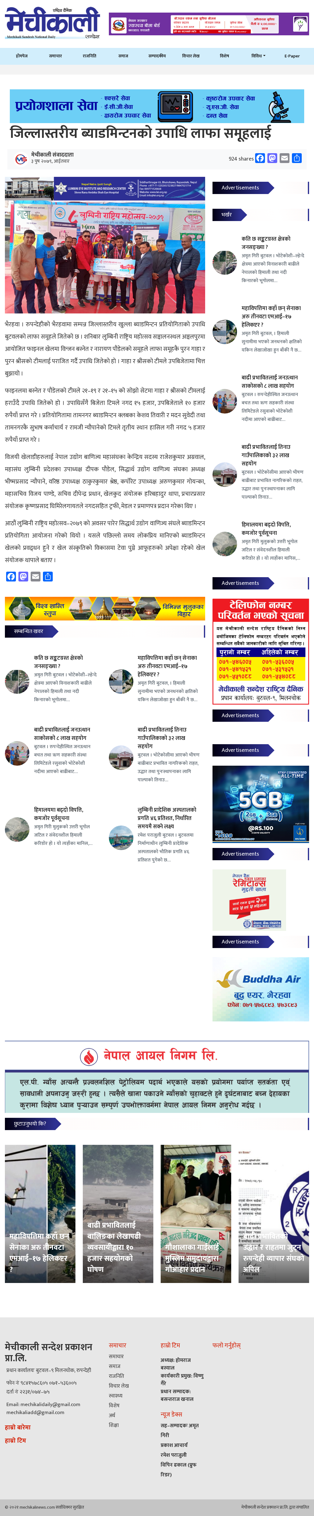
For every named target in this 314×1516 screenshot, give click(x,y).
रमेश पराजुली (174, 1455)
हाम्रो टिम (15, 1441)
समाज (123, 56)
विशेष (224, 56)
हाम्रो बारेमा (18, 1427)
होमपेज (22, 56)
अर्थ (112, 1415)
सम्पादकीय (157, 56)
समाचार (55, 56)
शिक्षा (114, 1425)
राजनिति (89, 56)
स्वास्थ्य (115, 1396)
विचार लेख (191, 56)
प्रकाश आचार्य (174, 1445)
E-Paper (292, 56)
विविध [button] (256, 56)
